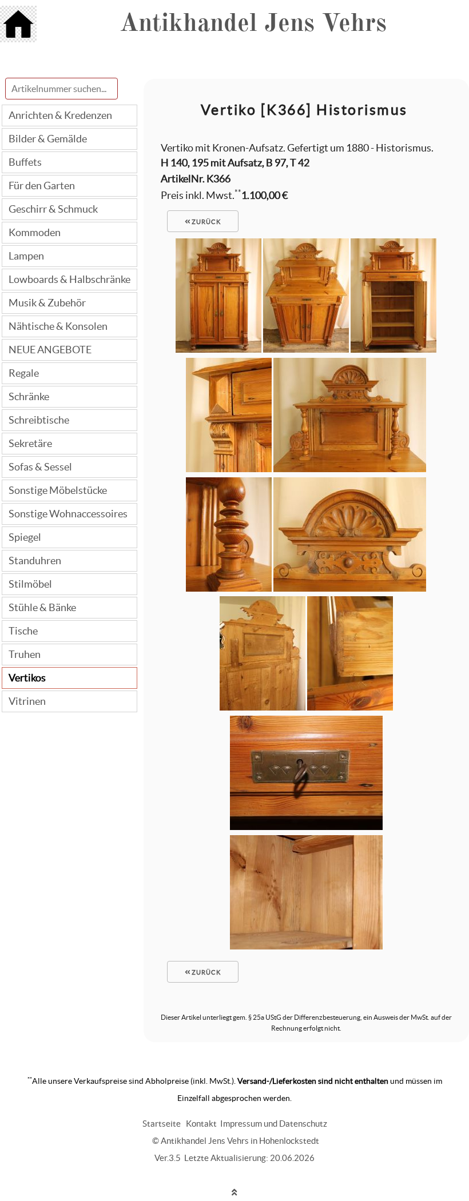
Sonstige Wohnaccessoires (68, 514)
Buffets (25, 162)
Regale (24, 373)
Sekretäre (30, 443)
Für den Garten (42, 185)
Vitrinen (27, 701)
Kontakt (201, 1123)
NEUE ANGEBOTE (50, 350)
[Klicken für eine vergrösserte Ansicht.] (218, 349)
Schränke (29, 396)
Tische (23, 631)
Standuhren (35, 560)
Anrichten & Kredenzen (60, 115)
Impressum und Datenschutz (273, 1123)
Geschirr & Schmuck (53, 209)
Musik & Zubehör (47, 303)
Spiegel (25, 537)
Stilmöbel (30, 584)
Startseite (161, 1123)
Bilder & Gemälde (48, 139)
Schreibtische (39, 420)
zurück (205, 221)
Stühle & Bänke (42, 607)
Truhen (25, 654)
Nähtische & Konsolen (58, 326)
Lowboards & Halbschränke (69, 279)
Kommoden (35, 232)
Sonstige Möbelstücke (58, 490)
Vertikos (27, 678)
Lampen (26, 256)
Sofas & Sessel (40, 467)
